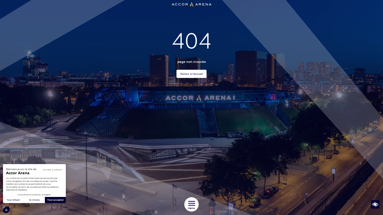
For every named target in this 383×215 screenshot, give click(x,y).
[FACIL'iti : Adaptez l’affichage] (375, 204)
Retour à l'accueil (191, 73)
